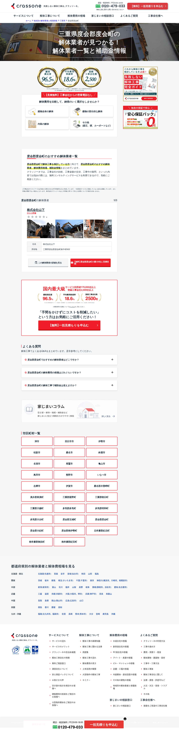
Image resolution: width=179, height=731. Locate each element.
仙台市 (75, 574)
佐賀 (64, 614)
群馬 (53, 580)
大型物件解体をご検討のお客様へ (64, 703)
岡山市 (59, 601)
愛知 (116, 587)
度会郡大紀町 (37, 530)
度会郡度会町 (102, 519)
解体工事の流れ (89, 658)
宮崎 (98, 614)
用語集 (85, 652)
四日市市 (69, 441)
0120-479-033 (70, 727)
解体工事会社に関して (153, 674)
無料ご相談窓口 (59, 663)
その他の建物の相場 (122, 680)
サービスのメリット (61, 647)
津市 (37, 441)
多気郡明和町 (102, 508)
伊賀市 (69, 485)
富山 (54, 587)
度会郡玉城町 (69, 519)
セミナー (86, 680)
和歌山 (109, 594)
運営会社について (60, 669)
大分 (91, 614)
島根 (47, 601)
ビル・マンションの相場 (123, 663)
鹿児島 (106, 614)
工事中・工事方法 (151, 663)
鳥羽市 (37, 474)
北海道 (41, 574)
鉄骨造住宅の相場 (121, 647)
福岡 (40, 614)
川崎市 (114, 580)
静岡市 (100, 587)
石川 (61, 587)
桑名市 (69, 452)
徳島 (40, 607)
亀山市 (101, 463)
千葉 (78, 580)
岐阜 (88, 587)
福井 (67, 587)
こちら (72, 307)
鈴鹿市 (101, 452)
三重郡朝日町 (102, 497)
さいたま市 (68, 580)
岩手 (63, 574)
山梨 (74, 587)
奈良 (101, 594)
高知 (60, 607)
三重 (40, 594)
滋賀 (47, 594)
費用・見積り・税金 (152, 652)
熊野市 (69, 474)
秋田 (83, 574)
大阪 (67, 594)
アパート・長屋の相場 (122, 658)
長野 (81, 587)
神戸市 (93, 594)
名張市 (37, 463)
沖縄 (113, 614)
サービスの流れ (59, 641)
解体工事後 (148, 669)
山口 (81, 601)
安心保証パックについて (63, 674)
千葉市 (84, 580)
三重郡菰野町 (69, 497)
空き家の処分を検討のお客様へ (64, 687)
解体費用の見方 (89, 663)
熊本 (77, 614)
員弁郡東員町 (37, 497)
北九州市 (46, 614)
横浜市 (106, 580)
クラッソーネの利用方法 (154, 641)
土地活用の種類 (89, 669)
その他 (146, 694)
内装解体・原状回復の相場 (124, 674)
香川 (47, 607)
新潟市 (46, 587)
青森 (56, 574)
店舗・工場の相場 (121, 669)
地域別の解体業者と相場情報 (124, 687)
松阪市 (37, 452)
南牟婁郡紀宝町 (69, 541)
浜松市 (108, 587)
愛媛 (53, 607)
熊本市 (83, 614)
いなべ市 (101, 474)
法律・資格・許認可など (154, 680)
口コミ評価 (31, 213)
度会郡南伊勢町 (69, 530)
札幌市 (47, 574)
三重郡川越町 (37, 508)
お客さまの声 (58, 680)
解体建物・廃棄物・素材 (154, 658)
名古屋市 (123, 587)
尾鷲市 (69, 463)
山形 (90, 574)
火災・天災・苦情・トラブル (155, 687)
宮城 (69, 574)
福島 (97, 574)
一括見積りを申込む (104, 724)
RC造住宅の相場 (120, 652)
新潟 (40, 587)
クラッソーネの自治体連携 (64, 652)
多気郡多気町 (69, 508)
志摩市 (37, 485)
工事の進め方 (149, 647)
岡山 (53, 601)
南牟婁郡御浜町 (37, 541)
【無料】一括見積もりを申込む (69, 325)
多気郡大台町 (37, 519)
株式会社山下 (36, 209)
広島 (67, 601)
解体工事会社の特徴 (61, 658)
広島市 (73, 601)
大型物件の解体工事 (91, 674)
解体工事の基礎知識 (91, 641)
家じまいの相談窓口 (122, 706)
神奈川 (100, 580)
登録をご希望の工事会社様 (155, 706)
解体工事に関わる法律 (92, 647)
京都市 (59, 594)
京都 (53, 594)
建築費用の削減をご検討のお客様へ (64, 695)
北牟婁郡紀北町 (102, 530)
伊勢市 (101, 441)
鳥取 (40, 601)
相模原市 (123, 580)
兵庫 (87, 594)
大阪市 (73, 594)
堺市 (80, 594)
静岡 (94, 587)
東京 (92, 580)
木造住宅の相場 (120, 641)
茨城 (40, 580)
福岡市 (55, 614)
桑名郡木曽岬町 (102, 485)
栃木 (47, 580)
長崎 (70, 614)
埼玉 (60, 580)
